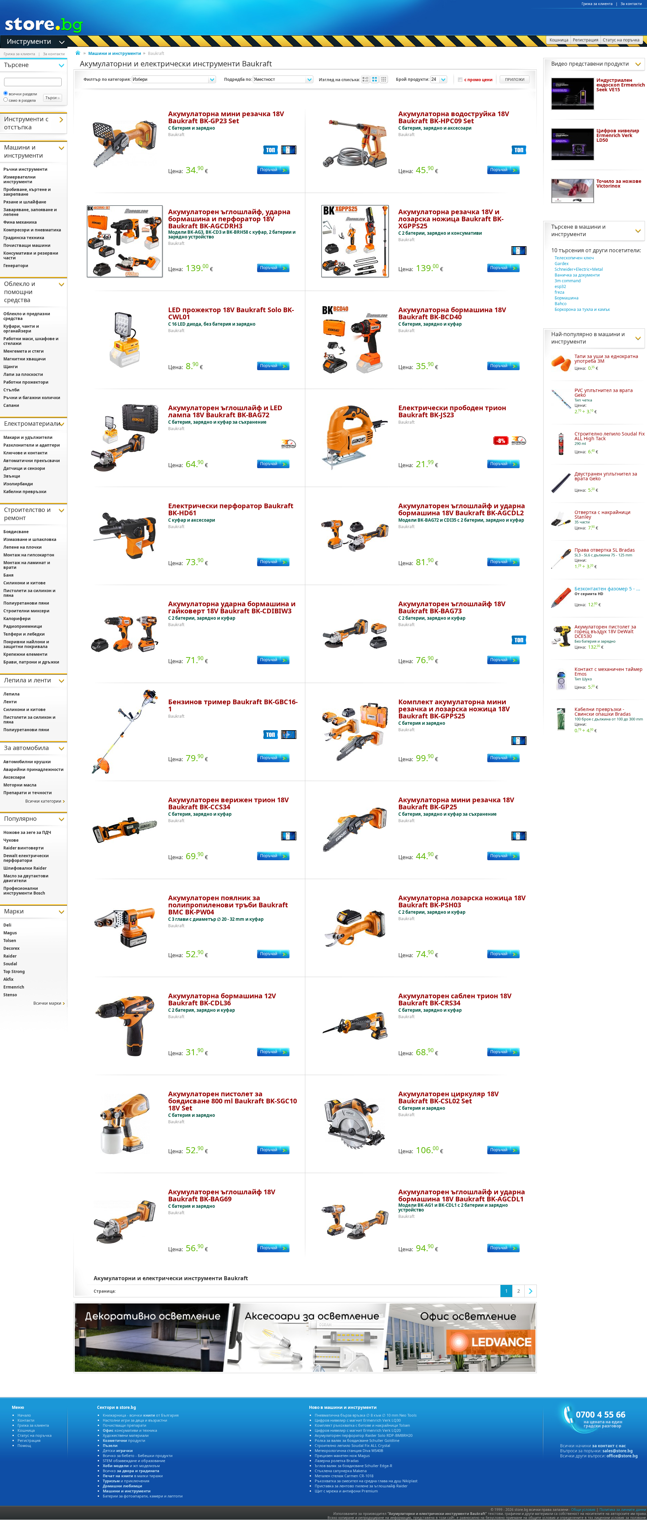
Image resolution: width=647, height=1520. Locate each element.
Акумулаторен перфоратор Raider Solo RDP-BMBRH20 (363, 1435)
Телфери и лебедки (24, 634)
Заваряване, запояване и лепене (30, 212)
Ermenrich (13, 987)
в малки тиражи (133, 1475)
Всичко (131, 1470)
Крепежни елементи (25, 654)
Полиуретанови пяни (26, 603)
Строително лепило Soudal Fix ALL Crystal (352, 1445)
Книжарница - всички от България (141, 1415)
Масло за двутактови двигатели (26, 878)
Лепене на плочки (22, 547)
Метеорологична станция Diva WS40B (349, 1450)
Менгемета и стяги (23, 351)
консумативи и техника (130, 1430)
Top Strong (14, 971)
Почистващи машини (27, 245)
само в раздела (22, 100)
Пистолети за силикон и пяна (29, 593)
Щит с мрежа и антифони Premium (346, 1490)
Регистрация (29, 1440)
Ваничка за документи (577, 275)
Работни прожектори (26, 382)
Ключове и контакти (25, 453)
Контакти (26, 1420)
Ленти (10, 702)
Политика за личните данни (622, 1509)
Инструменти (29, 41)
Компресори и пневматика (32, 230)
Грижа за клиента (597, 3)
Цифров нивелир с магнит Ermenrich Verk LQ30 (358, 1420)
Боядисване (16, 532)
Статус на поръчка (35, 1435)
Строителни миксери (26, 611)
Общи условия (583, 1509)
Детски (118, 1450)
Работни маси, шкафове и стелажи (31, 341)
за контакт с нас (609, 1446)
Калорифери (17, 618)
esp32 (560, 286)
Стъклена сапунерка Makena (341, 1470)
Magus (10, 933)
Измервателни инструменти (19, 179)
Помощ (24, 1445)
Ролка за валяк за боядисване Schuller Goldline (357, 1440)
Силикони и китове (24, 583)
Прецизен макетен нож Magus (342, 1455)
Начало (24, 1415)
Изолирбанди (18, 484)
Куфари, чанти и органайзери (21, 328)
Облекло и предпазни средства (26, 316)
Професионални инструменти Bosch (24, 890)
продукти (124, 1440)
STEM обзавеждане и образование (134, 1460)
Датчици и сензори (24, 468)
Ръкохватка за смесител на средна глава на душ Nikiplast (366, 1480)
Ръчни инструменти (25, 169)
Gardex (561, 263)
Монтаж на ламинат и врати (26, 565)
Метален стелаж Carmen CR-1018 (344, 1475)
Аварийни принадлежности (33, 769)
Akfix (8, 979)
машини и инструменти (578, 230)
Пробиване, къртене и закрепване (27, 192)
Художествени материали (126, 1435)
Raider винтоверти (23, 848)
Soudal (10, 964)
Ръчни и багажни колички (31, 397)
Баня (8, 575)
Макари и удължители (28, 437)
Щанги (10, 366)
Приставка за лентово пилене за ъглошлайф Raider (361, 1485)
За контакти (631, 3)
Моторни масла (19, 785)
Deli (7, 925)
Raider (10, 956)
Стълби (11, 390)
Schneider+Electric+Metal (579, 269)
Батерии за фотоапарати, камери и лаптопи (143, 1495)
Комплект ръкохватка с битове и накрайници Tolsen (362, 1425)
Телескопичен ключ (574, 258)
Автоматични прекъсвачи (31, 460)
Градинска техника (23, 237)
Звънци (11, 476)
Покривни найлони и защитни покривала (26, 644)
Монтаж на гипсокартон (28, 555)
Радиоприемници (22, 626)
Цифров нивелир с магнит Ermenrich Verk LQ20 (358, 1430)
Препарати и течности (27, 793)
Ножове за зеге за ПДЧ (27, 832)
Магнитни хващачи (24, 359)
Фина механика (20, 222)
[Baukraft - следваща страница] (531, 1291)
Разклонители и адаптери (31, 445)
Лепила (11, 694)
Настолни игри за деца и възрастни (135, 1420)
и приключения (126, 1480)
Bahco (560, 303)
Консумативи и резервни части (30, 255)
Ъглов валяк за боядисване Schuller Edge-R (353, 1465)
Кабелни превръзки (25, 491)
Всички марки (47, 1003)
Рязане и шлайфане (24, 202)
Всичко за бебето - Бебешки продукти (138, 1455)
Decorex (11, 948)
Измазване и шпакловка (29, 539)
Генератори (15, 265)
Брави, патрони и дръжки (31, 662)
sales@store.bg (618, 1451)
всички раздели (23, 93)
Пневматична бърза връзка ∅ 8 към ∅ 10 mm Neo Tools (366, 1415)
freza (559, 292)
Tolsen (9, 940)
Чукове (11, 840)
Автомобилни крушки (27, 762)
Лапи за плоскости (23, 374)
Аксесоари (14, 777)
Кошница (26, 1430)
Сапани (11, 405)
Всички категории (43, 801)
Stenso (10, 995)
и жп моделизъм (131, 1465)
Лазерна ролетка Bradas (337, 1460)
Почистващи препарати (124, 1425)
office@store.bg (622, 1456)
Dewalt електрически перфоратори (26, 858)
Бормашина (567, 298)
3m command (568, 281)
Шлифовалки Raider (25, 868)
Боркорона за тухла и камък (582, 309)
